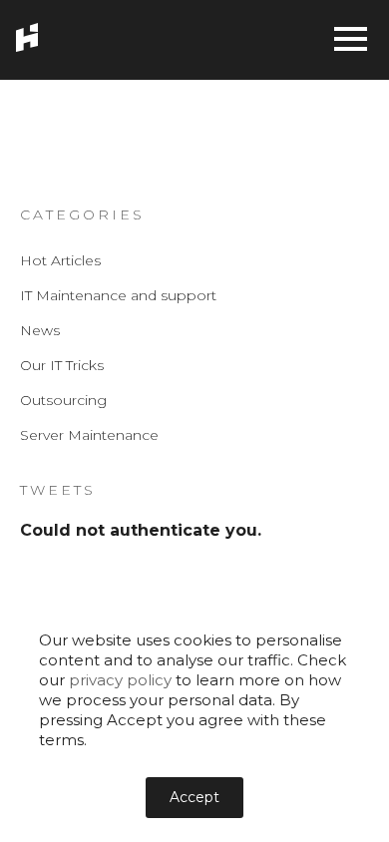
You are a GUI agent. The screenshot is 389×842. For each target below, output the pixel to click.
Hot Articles (60, 260)
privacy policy (120, 679)
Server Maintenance (89, 435)
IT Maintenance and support (118, 295)
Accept (194, 797)
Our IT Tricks (62, 365)
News (40, 330)
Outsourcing (63, 400)
